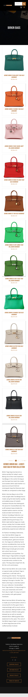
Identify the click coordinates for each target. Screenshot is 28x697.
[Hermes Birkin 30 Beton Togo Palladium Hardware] (14, 355)
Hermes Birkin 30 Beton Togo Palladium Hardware (14, 381)
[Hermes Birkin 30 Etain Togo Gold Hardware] (14, 425)
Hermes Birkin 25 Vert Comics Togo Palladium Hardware (14, 246)
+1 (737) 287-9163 (14, 652)
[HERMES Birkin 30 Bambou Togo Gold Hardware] (14, 288)
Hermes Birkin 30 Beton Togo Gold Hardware (14, 347)
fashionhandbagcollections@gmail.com (14, 650)
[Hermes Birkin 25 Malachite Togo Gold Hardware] (14, 48)
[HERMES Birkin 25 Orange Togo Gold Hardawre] (14, 85)
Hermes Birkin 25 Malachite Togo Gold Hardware (14, 76)
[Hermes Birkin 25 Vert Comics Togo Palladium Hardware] (14, 221)
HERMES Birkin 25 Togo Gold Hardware (14, 214)
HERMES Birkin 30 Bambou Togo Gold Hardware (14, 313)
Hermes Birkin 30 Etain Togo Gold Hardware (14, 450)
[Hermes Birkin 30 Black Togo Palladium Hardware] (14, 389)
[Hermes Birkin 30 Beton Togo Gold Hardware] (14, 322)
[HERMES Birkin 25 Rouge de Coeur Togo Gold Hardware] (14, 155)
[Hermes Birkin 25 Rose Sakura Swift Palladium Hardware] (14, 118)
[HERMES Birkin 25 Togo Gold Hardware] (14, 189)
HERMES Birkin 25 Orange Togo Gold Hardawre (14, 110)
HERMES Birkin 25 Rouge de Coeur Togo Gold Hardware (14, 181)
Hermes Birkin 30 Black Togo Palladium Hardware (14, 417)
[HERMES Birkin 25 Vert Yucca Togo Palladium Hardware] (14, 254)
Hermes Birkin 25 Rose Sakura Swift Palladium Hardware (14, 147)
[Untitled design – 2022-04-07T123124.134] (7, 4)
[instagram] (15, 660)
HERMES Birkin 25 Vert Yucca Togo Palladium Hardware (14, 280)
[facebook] (12, 660)
